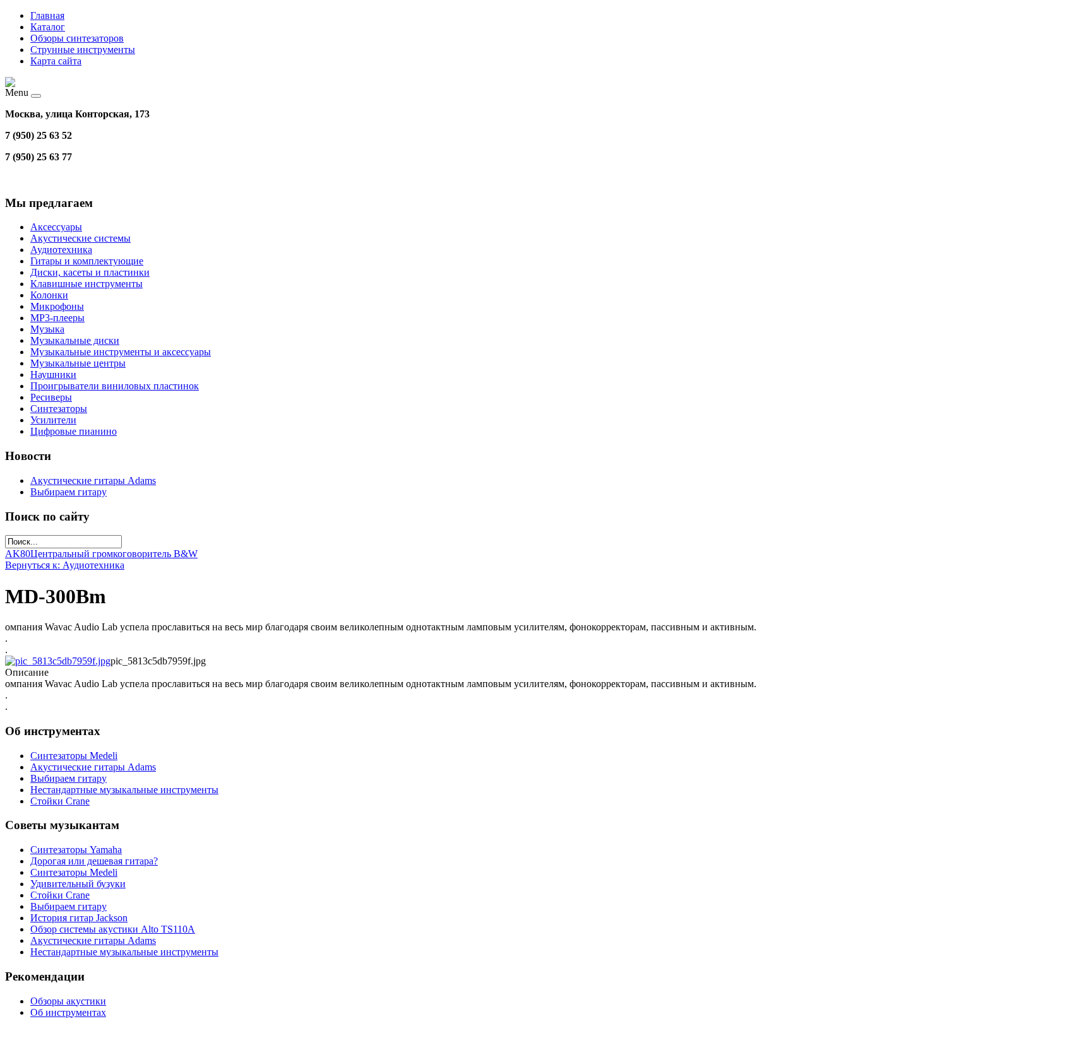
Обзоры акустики (68, 1001)
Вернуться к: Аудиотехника (64, 565)
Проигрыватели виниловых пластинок (114, 385)
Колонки (49, 295)
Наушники (53, 374)
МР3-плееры (57, 317)
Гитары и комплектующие (86, 261)
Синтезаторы (58, 408)
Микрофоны (57, 306)
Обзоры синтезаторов (77, 38)
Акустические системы (80, 238)
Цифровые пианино (73, 431)
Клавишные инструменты (86, 283)
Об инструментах (68, 1012)
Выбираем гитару (68, 491)
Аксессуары (56, 226)
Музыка (47, 329)
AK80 (17, 553)
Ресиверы (51, 397)
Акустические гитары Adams (93, 480)
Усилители (53, 420)
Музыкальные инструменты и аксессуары (120, 351)
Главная (47, 15)
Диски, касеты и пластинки (90, 272)
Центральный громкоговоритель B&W (114, 553)
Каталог (47, 26)
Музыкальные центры (78, 363)
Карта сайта (55, 61)
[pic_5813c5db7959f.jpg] (57, 661)
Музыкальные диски (74, 340)
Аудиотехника (61, 249)
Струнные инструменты (82, 49)
